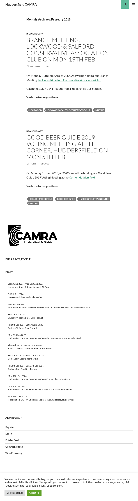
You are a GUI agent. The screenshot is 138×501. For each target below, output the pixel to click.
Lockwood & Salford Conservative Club (68, 110)
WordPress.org (13, 453)
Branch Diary (34, 33)
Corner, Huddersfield (82, 177)
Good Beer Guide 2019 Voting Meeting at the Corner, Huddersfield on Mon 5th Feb (67, 147)
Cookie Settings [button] (15, 492)
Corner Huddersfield (40, 199)
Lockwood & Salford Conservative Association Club (69, 80)
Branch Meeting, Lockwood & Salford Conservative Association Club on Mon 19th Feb (67, 49)
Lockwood (35, 110)
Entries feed (12, 440)
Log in (8, 433)
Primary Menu (133, 4)
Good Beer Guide (66, 199)
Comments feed (14, 446)
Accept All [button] (34, 492)
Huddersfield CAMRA (21, 4)
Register (10, 427)
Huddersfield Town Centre (94, 199)
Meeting (99, 110)
